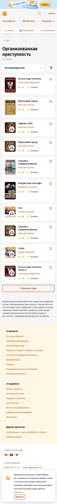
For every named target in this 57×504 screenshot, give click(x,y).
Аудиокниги (28, 30)
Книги (10, 30)
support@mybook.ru (32, 467)
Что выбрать (8, 21)
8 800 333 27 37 (11, 467)
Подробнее (18, 492)
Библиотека (29, 21)
